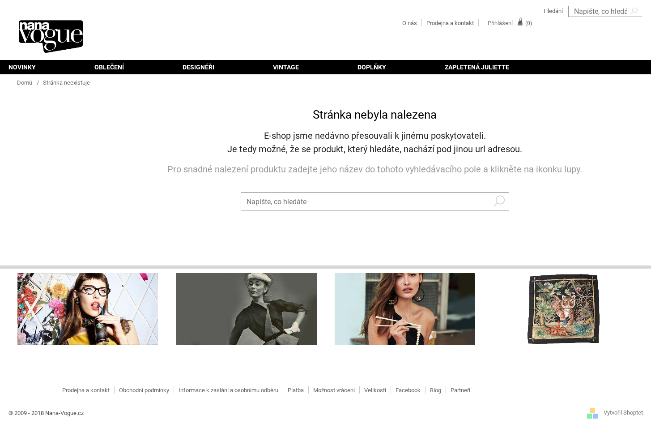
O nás (409, 23)
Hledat (635, 22)
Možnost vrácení (334, 390)
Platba (296, 390)
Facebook (408, 390)
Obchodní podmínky (144, 390)
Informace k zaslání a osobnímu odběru (228, 390)
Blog (435, 390)
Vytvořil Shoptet (623, 412)
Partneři (460, 390)
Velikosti (375, 390)
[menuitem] (37, 67)
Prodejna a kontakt (450, 23)
